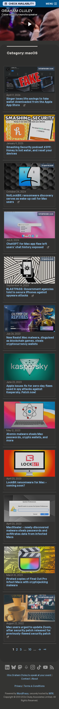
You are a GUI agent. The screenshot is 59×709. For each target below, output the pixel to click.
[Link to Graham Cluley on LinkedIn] (7, 667)
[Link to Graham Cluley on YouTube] (45, 667)
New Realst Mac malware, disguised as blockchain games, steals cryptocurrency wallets (30, 340)
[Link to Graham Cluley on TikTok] (39, 667)
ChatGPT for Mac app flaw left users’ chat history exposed (26, 245)
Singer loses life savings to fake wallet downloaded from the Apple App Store (29, 102)
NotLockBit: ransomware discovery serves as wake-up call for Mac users (29, 198)
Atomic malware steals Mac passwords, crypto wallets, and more (27, 437)
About (34, 678)
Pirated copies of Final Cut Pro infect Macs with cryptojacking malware (27, 582)
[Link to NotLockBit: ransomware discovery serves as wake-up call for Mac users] (29, 176)
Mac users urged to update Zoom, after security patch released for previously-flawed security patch (28, 630)
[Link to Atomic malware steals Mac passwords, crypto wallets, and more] (29, 414)
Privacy (18, 685)
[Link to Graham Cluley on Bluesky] (13, 667)
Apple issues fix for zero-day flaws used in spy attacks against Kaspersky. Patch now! (29, 389)
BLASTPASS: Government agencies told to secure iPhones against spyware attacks (30, 292)
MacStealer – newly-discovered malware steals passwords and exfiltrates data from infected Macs (27, 531)
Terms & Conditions (34, 685)
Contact (25, 678)
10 (29, 649)
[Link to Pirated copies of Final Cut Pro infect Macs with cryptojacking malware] (29, 559)
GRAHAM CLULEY (17, 10)
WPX (51, 693)
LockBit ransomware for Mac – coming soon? (26, 483)
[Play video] (29, 24)
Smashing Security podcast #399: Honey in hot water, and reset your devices (29, 150)
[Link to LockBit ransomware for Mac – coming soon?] (29, 463)
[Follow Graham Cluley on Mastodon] (20, 667)
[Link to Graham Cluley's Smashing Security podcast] (26, 667)
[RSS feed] (51, 667)
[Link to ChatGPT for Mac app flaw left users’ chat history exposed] (29, 224)
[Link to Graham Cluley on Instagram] (32, 667)
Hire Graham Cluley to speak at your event (29, 675)
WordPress (23, 693)
